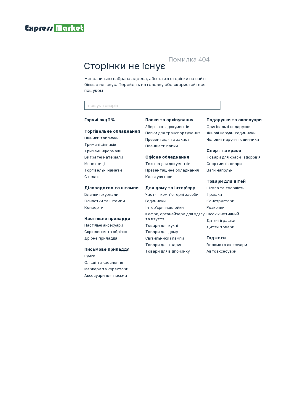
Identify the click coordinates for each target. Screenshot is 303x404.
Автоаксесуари (221, 251)
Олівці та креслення (103, 262)
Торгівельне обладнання (112, 131)
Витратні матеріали (103, 157)
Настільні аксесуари (103, 225)
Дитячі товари (220, 226)
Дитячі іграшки (221, 220)
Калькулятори (159, 176)
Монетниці (94, 163)
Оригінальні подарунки (229, 126)
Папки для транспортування (172, 132)
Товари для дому (161, 231)
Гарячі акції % (99, 119)
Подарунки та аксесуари (234, 119)
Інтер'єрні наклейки (164, 207)
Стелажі (92, 176)
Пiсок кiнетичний (223, 213)
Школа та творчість (225, 187)
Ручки (89, 255)
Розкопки (216, 207)
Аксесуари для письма (105, 275)
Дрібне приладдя (100, 238)
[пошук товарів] (215, 105)
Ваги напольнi (220, 170)
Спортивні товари (224, 163)
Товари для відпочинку (167, 251)
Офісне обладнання (167, 156)
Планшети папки (161, 145)
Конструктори (220, 200)
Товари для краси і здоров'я (233, 157)
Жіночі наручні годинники (231, 132)
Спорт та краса (224, 150)
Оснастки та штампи (104, 200)
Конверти (94, 207)
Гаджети (216, 237)
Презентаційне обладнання (172, 170)
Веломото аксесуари (227, 244)
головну (155, 84)
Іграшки (214, 194)
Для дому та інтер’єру (170, 187)
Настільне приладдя (107, 218)
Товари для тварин (164, 244)
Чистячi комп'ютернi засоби (172, 194)
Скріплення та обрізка (105, 231)
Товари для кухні (161, 225)
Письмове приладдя (107, 249)
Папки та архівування (169, 119)
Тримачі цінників (100, 144)
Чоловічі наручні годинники (233, 139)
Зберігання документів (167, 126)
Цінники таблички (101, 137)
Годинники (155, 200)
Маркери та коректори (106, 268)
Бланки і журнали (101, 194)
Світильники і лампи (164, 238)
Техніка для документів (168, 163)
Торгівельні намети (103, 170)
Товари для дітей (226, 181)
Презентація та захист (167, 139)
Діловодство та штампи (111, 187)
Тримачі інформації (102, 150)
